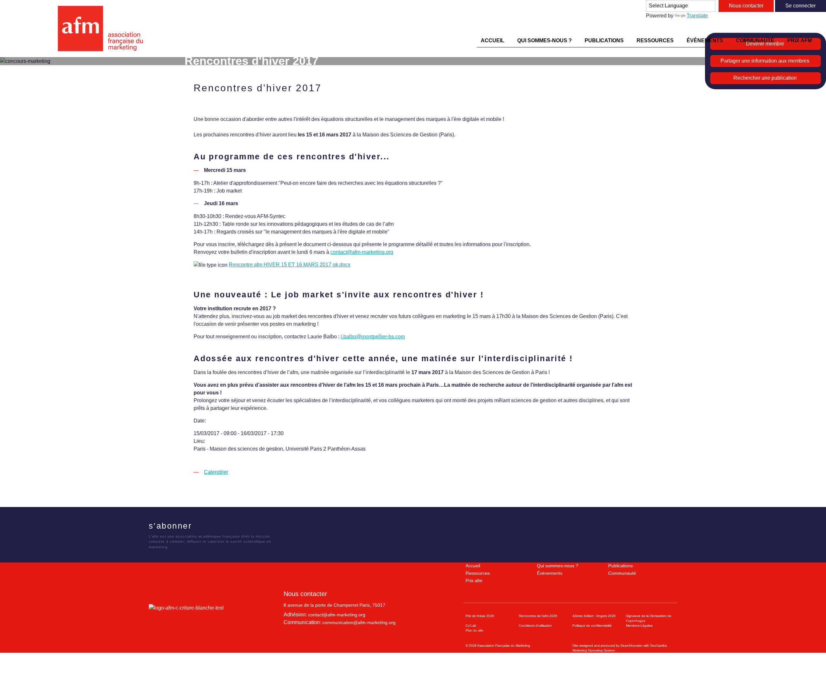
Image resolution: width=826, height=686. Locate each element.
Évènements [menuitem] (705, 40)
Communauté (622, 573)
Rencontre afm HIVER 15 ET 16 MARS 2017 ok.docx (289, 264)
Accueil (473, 565)
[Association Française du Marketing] (103, 28)
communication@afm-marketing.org (359, 622)
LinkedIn (225, 527)
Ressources (478, 573)
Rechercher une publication (765, 78)
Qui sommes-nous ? (557, 565)
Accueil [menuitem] (492, 40)
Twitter (212, 527)
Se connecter (800, 5)
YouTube (238, 527)
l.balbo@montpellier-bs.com (373, 336)
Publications (620, 565)
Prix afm (474, 580)
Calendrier (216, 472)
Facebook (199, 527)
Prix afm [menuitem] (799, 40)
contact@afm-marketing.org (361, 252)
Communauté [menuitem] (755, 40)
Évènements (549, 573)
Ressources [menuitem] (655, 40)
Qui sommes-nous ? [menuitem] (544, 40)
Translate (697, 15)
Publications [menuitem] (604, 40)
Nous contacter (746, 5)
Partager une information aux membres (764, 61)
